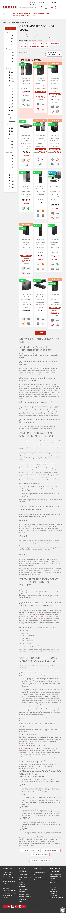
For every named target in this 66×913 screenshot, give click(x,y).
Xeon (47, 43)
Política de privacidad (25, 896)
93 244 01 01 (35, 2)
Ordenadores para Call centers (41, 860)
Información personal (40, 872)
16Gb (12, 78)
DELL (12, 38)
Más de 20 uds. (12, 178)
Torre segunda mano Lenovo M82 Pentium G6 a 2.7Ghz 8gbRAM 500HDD (40, 141)
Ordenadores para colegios (30, 850)
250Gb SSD (12, 91)
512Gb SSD (12, 104)
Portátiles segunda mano (41, 13)
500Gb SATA (12, 98)
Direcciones (37, 877)
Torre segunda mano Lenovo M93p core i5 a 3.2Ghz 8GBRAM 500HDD (54, 141)
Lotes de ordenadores (9, 890)
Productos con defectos (9, 893)
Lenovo (12, 44)
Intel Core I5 (12, 55)
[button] (4, 13)
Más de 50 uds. (12, 187)
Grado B (12, 131)
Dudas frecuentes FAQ (25, 877)
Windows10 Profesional (12, 144)
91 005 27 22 (53, 893)
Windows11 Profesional (12, 147)
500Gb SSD (12, 101)
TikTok (24, 906)
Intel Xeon (12, 61)
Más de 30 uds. (12, 181)
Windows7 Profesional (12, 141)
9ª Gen (12, 167)
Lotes (33, 15)
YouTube (16, 906)
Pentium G (12, 64)
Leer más (50, 37)
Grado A (12, 128)
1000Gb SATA (12, 107)
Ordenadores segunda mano (22, 13)
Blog (20, 879)
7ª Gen (12, 161)
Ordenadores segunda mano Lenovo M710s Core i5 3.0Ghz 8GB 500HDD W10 (26, 83)
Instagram (20, 906)
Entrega (21, 882)
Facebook (5, 906)
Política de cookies (24, 894)
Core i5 (31, 43)
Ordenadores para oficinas (50, 850)
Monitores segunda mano (21, 15)
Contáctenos (22, 899)
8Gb (12, 75)
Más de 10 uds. (12, 175)
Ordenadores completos (38, 46)
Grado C (12, 134)
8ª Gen (12, 164)
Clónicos (12, 35)
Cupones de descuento (40, 880)
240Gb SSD (12, 88)
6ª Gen (12, 158)
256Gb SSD (12, 94)
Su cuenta (38, 869)
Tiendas (21, 901)
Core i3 (23, 43)
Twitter (8, 906)
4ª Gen (12, 155)
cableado (42, 614)
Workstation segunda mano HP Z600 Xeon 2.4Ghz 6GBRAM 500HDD (26, 191)
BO (10, 7)
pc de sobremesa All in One (29, 749)
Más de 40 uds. (12, 184)
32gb (12, 81)
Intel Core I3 (12, 52)
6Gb (12, 72)
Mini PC (23, 46)
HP (12, 41)
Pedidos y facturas (39, 875)
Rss (12, 906)
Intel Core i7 (12, 58)
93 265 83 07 (36, 4)
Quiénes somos (23, 874)
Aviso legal (22, 891)
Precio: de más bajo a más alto (54, 54)
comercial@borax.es (56, 897)
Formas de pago (23, 889)
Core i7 (39, 43)
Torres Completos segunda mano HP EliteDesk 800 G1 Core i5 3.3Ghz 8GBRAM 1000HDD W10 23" (55, 194)
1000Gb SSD (12, 110)
